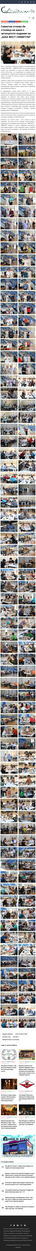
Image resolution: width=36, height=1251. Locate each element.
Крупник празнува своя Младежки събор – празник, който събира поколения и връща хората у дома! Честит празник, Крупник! (19, 1199)
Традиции (24, 21)
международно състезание (10, 1039)
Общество (5, 21)
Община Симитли (7, 1034)
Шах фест (16, 1037)
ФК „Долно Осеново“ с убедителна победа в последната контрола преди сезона (19, 1167)
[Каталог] (18, 9)
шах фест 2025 (6, 1037)
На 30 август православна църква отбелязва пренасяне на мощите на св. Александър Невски (19, 1183)
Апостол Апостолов (21, 1034)
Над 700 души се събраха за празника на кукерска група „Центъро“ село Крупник (19, 1207)
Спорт (18, 21)
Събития (11, 21)
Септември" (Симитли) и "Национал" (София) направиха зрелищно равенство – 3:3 (19, 1191)
